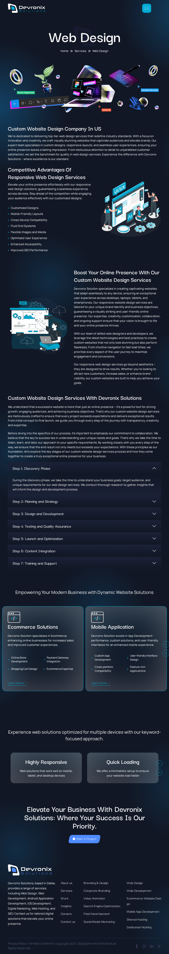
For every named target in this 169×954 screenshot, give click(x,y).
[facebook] (137, 946)
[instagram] (144, 946)
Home (64, 51)
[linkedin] (152, 946)
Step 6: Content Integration (34, 551)
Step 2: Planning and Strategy (35, 501)
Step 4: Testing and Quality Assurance (42, 526)
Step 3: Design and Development (38, 513)
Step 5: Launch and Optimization (38, 538)
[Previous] (159, 763)
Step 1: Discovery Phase (31, 468)
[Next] (159, 772)
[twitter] (159, 946)
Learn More (16, 683)
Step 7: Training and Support (35, 563)
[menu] (146, 8)
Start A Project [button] (86, 838)
